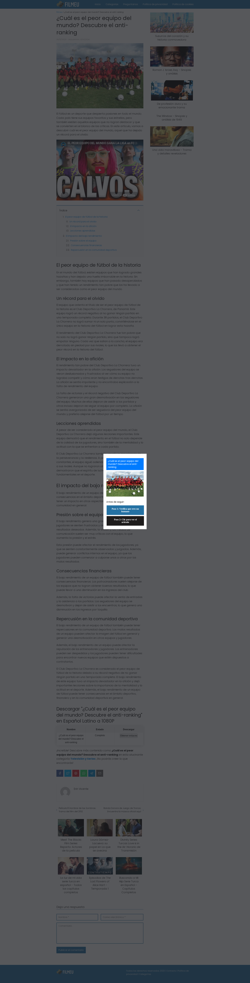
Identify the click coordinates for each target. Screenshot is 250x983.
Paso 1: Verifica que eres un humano (125, 510)
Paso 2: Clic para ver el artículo (125, 520)
